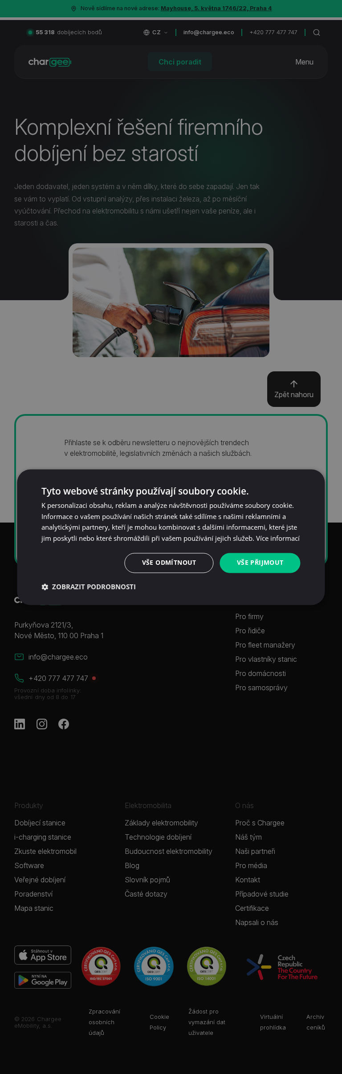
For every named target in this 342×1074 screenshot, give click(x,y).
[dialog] (171, 537)
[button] (88, 586)
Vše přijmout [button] (260, 562)
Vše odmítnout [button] (169, 562)
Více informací (278, 538)
